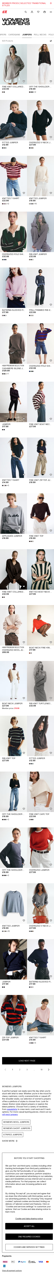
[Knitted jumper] (40, 176)
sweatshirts (12, 1109)
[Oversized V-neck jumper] (40, 120)
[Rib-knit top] (13, 736)
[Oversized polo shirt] (13, 232)
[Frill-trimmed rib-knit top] (40, 287)
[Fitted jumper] (13, 120)
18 (41, 1069)
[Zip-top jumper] (13, 1015)
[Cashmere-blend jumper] (13, 343)
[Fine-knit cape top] (40, 792)
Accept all (29, 1226)
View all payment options (12, 1271)
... (34, 1069)
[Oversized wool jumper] (13, 625)
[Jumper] (13, 402)
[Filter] (50, 41)
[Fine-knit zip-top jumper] (40, 458)
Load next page (27, 1061)
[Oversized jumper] (40, 847)
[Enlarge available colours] (3, 92)
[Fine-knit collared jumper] (13, 64)
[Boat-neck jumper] (13, 681)
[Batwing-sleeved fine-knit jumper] (13, 287)
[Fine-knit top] (40, 513)
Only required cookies (29, 1236)
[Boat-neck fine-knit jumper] (40, 625)
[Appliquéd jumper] (13, 513)
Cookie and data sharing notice (29, 1218)
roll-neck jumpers (10, 1114)
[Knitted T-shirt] (13, 176)
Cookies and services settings (29, 1247)
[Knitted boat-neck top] (40, 569)
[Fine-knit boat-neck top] (40, 402)
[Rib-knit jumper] (40, 232)
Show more (8, 1141)
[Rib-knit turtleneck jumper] (40, 681)
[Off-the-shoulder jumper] (40, 64)
